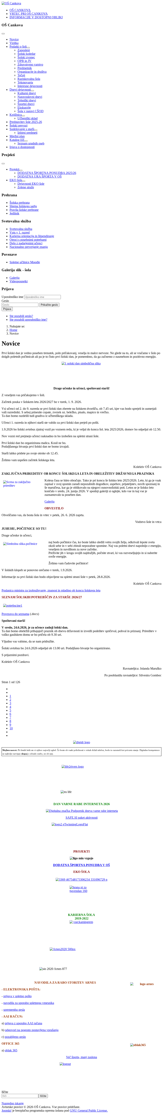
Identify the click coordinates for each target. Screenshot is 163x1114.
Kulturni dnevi (26, 93)
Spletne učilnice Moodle (25, 262)
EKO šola (16, 180)
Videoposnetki (19, 281)
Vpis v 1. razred (20, 232)
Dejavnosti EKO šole (30, 183)
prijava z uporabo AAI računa (23, 1023)
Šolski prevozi (18, 125)
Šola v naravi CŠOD (30, 111)
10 (11, 728)
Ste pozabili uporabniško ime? (28, 319)
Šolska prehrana (20, 202)
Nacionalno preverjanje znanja (29, 247)
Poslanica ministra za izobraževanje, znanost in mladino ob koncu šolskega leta (51, 590)
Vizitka (14, 43)
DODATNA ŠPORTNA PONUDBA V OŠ (81, 865)
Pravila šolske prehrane (24, 209)
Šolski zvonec (26, 57)
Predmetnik (24, 68)
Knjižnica (16, 114)
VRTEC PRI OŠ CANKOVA (29, 13)
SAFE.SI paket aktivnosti (82, 817)
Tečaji (21, 75)
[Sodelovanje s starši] (35, 130)
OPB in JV (24, 61)
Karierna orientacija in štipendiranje (32, 236)
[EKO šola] (23, 181)
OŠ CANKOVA (20, 10)
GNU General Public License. (89, 1110)
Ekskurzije (24, 107)
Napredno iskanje (13, 1103)
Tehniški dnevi (26, 100)
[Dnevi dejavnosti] (32, 90)
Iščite (5, 1092)
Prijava (7, 308)
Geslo (5, 301)
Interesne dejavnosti (29, 86)
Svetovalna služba (21, 229)
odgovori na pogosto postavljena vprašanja (31, 1030)
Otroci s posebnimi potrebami (28, 239)
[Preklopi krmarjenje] (3, 33)
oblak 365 (11, 1050)
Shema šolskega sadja (23, 206)
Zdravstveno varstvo (30, 64)
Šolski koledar (26, 53)
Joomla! (7, 1110)
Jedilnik (14, 213)
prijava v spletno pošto (17, 996)
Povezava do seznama (15, 614)
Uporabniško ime (12, 297)
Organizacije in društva (32, 71)
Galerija (14, 277)
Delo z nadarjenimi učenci (26, 243)
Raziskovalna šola (28, 79)
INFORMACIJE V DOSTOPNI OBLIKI (36, 17)
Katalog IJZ (17, 139)
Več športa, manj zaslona (81, 1057)
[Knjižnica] (23, 115)
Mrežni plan (17, 136)
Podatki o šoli (18, 46)
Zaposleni (23, 50)
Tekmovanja (25, 82)
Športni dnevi (25, 104)
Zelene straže (25, 187)
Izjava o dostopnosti (22, 147)
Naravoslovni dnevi (29, 96)
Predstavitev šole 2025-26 (26, 122)
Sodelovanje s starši (22, 129)
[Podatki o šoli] (28, 47)
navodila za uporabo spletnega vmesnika (28, 1003)
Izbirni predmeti (27, 132)
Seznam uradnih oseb (30, 143)
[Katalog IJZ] (26, 140)
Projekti (14, 169)
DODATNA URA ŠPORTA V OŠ (39, 176)
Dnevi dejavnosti (20, 89)
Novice (14, 39)
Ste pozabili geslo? (21, 316)
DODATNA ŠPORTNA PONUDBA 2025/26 (46, 173)
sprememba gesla (14, 1009)
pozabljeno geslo (15, 1036)
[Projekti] (20, 170)
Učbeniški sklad (27, 118)
